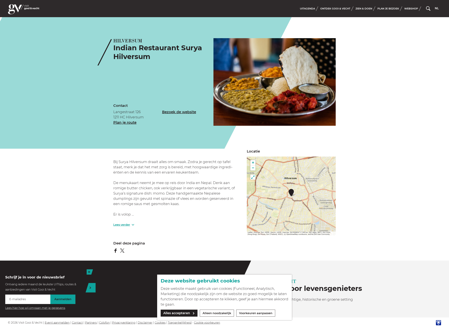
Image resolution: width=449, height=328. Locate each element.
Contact (77, 322)
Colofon (104, 322)
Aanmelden (62, 299)
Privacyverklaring (123, 322)
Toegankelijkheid (180, 322)
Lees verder (121, 224)
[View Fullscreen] (253, 177)
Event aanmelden (57, 322)
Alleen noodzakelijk (217, 313)
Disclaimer (145, 322)
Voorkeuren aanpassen (255, 313)
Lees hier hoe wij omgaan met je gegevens (35, 308)
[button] (291, 192)
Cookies (160, 322)
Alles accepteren (176, 313)
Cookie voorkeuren (207, 322)
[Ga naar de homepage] (23, 9)
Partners (91, 322)
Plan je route (124, 122)
